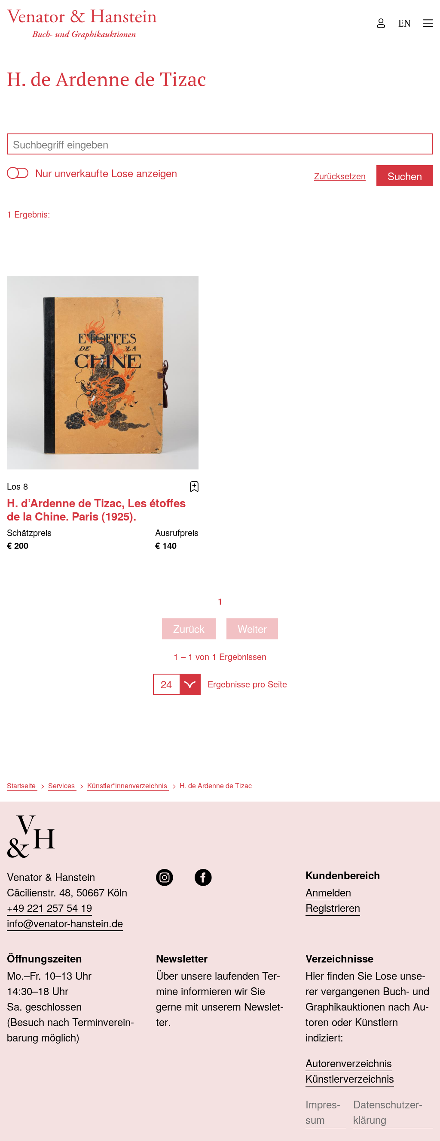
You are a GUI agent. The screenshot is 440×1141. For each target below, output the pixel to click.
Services (62, 785)
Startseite (22, 785)
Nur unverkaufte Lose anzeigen (106, 172)
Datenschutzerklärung (387, 1111)
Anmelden (328, 891)
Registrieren (333, 907)
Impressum (323, 1111)
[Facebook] (203, 877)
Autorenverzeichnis (349, 1062)
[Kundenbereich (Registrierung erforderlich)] (381, 23)
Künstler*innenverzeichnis (128, 785)
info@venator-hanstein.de (65, 922)
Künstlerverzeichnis (350, 1078)
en (404, 23)
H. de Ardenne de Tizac (216, 785)
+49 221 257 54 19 (49, 907)
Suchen (405, 175)
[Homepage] (82, 23)
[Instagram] (164, 877)
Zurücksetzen (340, 175)
